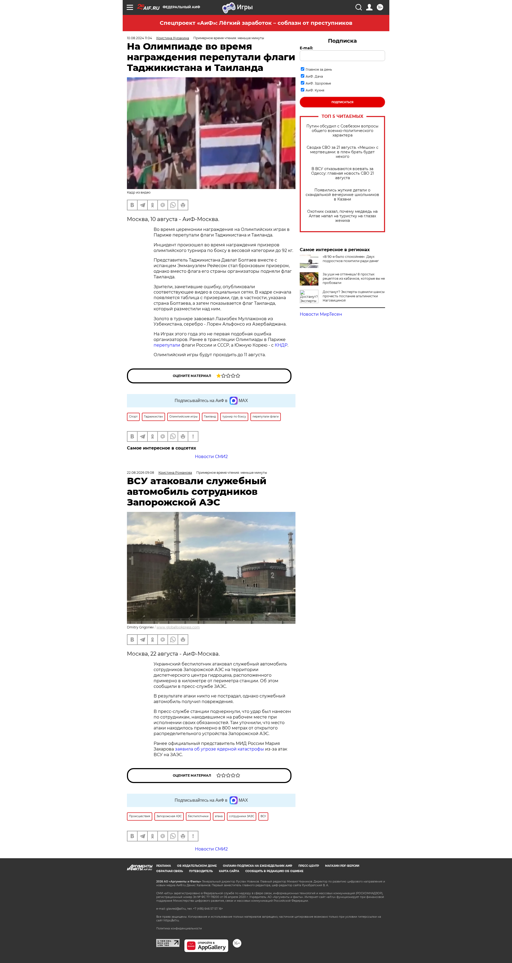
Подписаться (342, 102)
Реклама (163, 866)
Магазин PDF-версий (342, 866)
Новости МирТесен (321, 314)
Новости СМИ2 (211, 456)
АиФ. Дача (314, 76)
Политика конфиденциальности (179, 928)
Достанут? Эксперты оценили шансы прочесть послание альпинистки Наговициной (354, 296)
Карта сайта (229, 871)
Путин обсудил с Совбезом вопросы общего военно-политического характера (342, 131)
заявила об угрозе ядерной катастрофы (219, 749)
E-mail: (306, 48)
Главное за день (319, 69)
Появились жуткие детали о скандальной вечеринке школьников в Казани (342, 195)
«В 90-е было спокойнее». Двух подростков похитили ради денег (351, 259)
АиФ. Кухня (315, 90)
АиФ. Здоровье (318, 83)
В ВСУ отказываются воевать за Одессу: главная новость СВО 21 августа (342, 173)
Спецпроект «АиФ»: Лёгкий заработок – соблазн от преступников (256, 23)
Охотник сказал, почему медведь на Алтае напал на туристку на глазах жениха (342, 216)
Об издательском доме (197, 866)
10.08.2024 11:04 (139, 38)
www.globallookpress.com (178, 627)
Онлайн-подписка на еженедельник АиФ (257, 866)
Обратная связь (169, 871)
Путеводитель (201, 871)
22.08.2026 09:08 (140, 473)
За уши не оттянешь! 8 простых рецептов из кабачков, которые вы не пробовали (354, 278)
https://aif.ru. (171, 920)
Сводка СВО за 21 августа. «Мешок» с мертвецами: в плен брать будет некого (342, 152)
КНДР (281, 345)
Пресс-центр (308, 866)
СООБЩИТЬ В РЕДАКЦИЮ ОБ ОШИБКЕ (274, 871)
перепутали (167, 345)
